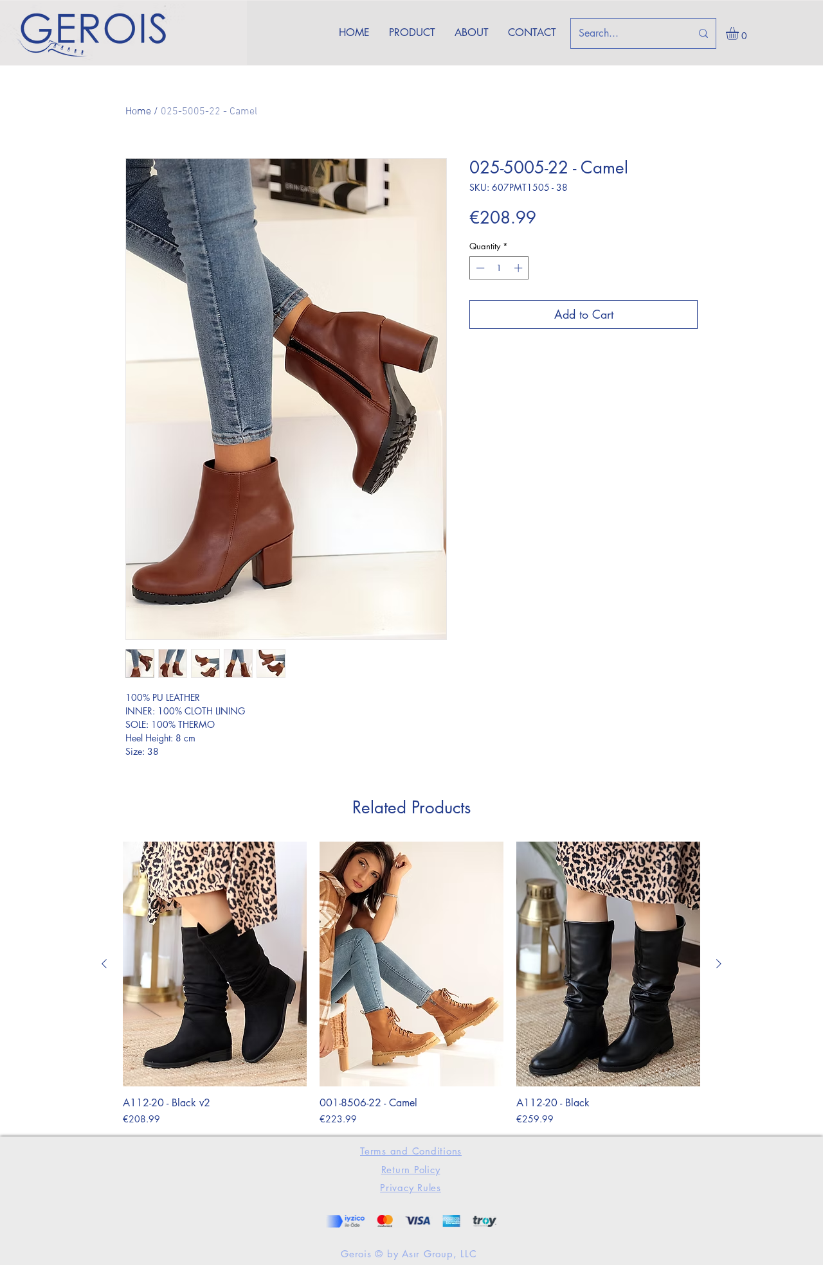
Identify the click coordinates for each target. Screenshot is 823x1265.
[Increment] (519, 268)
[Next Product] (719, 963)
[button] (740, 33)
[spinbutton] (499, 268)
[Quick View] (215, 964)
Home (138, 111)
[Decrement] (479, 268)
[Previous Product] (104, 963)
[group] (411, 983)
